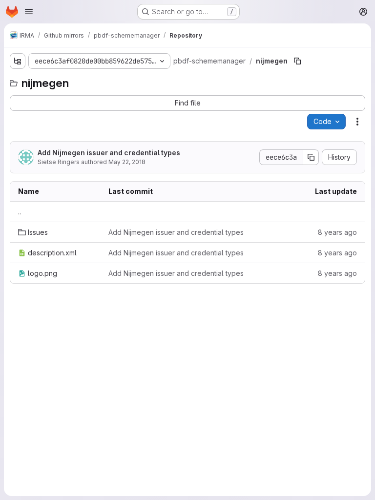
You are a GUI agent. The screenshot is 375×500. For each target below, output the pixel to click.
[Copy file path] (297, 61)
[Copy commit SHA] (311, 157)
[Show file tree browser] (17, 61)
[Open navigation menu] (29, 12)
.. (19, 212)
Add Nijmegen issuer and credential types (109, 152)
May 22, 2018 (127, 162)
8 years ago (337, 232)
